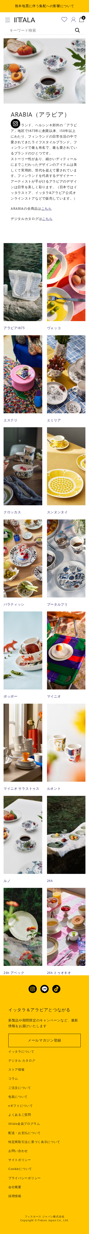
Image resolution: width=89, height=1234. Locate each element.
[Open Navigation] (8, 19)
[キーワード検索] (75, 28)
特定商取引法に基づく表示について (34, 1142)
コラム (13, 1079)
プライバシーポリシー (24, 1178)
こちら (46, 209)
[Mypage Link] (73, 19)
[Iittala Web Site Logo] (24, 19)
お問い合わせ (18, 1151)
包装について (18, 1097)
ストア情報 (16, 1070)
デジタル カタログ (21, 1061)
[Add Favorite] (64, 19)
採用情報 (14, 1196)
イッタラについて (21, 1052)
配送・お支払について (24, 1133)
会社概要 (14, 1187)
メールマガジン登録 (44, 1040)
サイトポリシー (19, 1160)
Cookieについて (20, 1169)
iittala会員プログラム (24, 1124)
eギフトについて (20, 1106)
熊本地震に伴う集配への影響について (44, 6)
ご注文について (19, 1088)
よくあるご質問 (19, 1115)
